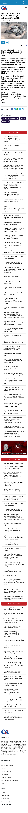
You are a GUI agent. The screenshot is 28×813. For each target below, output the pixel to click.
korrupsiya (5, 121)
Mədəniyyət (5, 774)
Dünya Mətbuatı (6, 771)
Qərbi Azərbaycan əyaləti (10, 118)
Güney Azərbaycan (7, 765)
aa (7, 42)
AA (3, 42)
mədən (23, 118)
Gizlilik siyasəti (5, 799)
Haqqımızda (5, 795)
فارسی (17, 2)
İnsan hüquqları (6, 777)
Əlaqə (3, 792)
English (24, 2)
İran (2, 783)
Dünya (3, 768)
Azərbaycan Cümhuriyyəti (9, 780)
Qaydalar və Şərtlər (7, 802)
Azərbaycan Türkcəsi (5, 2)
